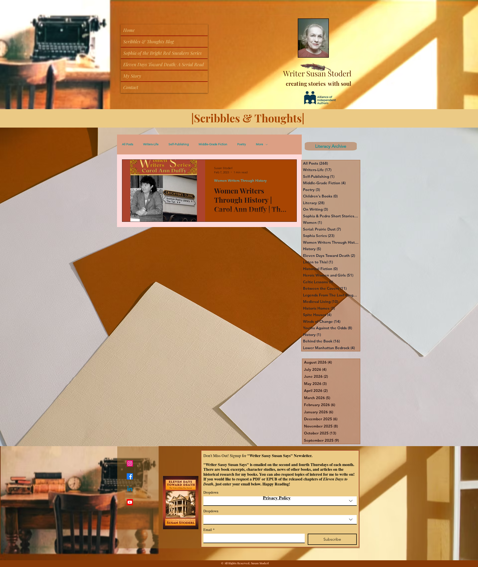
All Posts (127, 144)
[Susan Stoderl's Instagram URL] (130, 463)
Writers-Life (151, 144)
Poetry (241, 144)
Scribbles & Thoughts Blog (148, 42)
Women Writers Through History (240, 181)
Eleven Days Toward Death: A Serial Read (163, 64)
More (259, 144)
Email (209, 529)
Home (129, 30)
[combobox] (280, 501)
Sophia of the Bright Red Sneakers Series (162, 53)
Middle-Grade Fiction (213, 144)
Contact (130, 87)
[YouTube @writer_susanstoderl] (130, 502)
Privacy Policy (277, 497)
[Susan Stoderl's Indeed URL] (130, 489)
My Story (132, 76)
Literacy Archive (330, 146)
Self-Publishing (179, 144)
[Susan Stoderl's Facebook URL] (130, 476)
